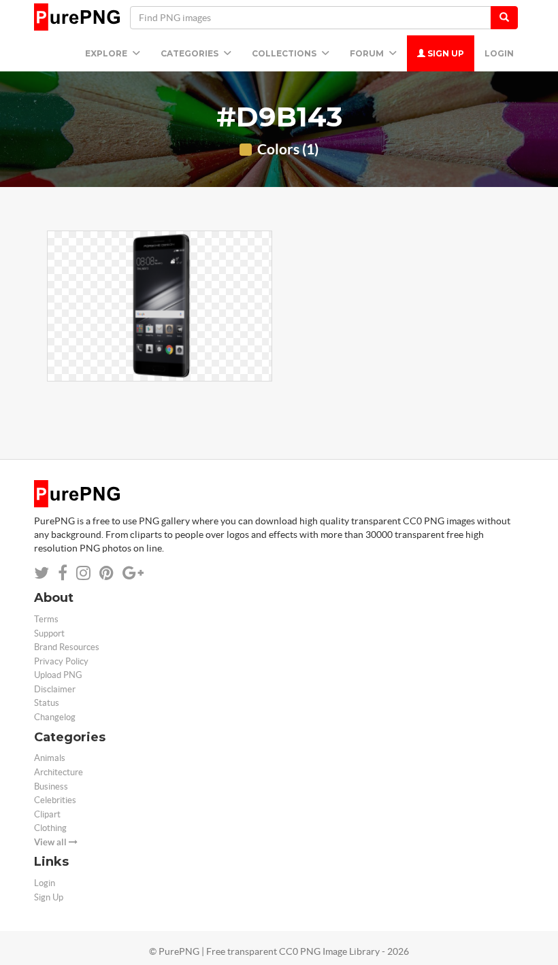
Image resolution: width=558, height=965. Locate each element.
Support (49, 633)
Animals (49, 758)
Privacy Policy (61, 661)
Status (46, 703)
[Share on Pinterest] (106, 573)
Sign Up (444, 53)
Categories (190, 53)
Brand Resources (66, 647)
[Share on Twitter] (41, 573)
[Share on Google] (133, 573)
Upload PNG (58, 675)
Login (499, 53)
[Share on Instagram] (83, 573)
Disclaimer (55, 689)
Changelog (55, 717)
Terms (46, 619)
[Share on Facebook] (62, 573)
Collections (285, 53)
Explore (107, 53)
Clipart (47, 814)
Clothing (50, 828)
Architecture (58, 772)
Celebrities (55, 800)
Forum (368, 53)
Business (51, 786)
